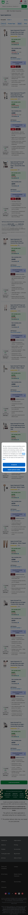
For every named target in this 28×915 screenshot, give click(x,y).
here (23, 453)
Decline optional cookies (14, 469)
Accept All (14, 464)
